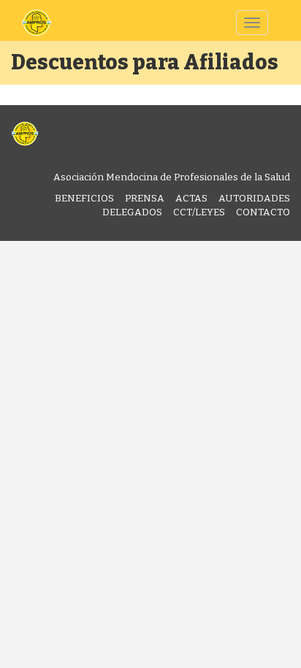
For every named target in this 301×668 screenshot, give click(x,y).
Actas (191, 198)
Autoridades (254, 198)
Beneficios (84, 198)
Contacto (263, 212)
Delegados (132, 212)
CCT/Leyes (199, 212)
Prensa (144, 198)
